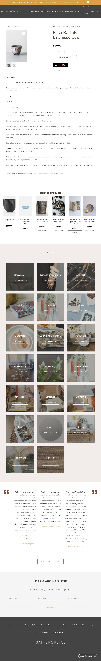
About (37, 11)
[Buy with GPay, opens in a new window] (60, 65)
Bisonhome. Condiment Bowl (25, 221)
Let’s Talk (77, 11)
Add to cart (65, 57)
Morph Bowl (9, 219)
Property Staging (57, 11)
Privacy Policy (58, 632)
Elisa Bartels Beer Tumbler (42, 220)
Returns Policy (43, 632)
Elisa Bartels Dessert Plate (90, 220)
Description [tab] (10, 77)
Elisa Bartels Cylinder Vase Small (75, 221)
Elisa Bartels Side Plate (58, 220)
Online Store (69, 11)
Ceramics (16, 27)
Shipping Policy (87, 625)
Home (31, 11)
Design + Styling (45, 11)
